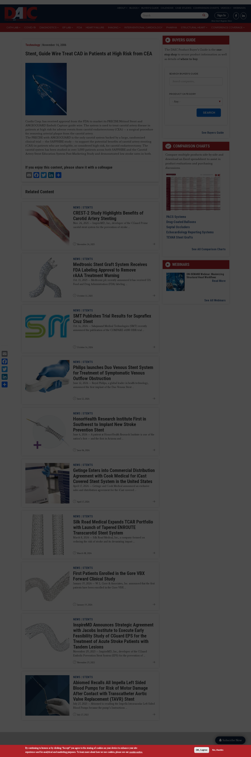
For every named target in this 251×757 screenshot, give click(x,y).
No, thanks (217, 750)
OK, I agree (201, 750)
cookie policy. (136, 752)
